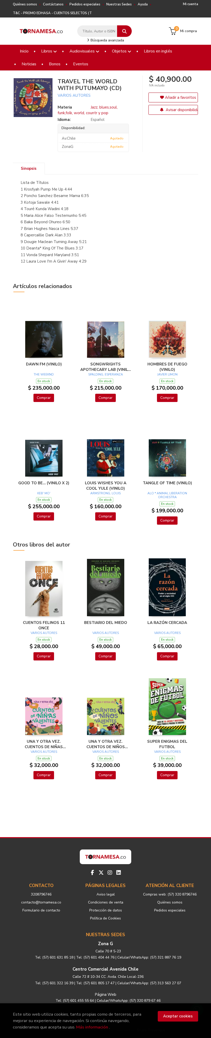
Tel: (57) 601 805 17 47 (95, 983)
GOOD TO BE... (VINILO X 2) (43, 483)
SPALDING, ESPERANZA (105, 374)
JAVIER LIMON (167, 374)
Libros (47, 51)
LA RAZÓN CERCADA (167, 622)
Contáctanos (53, 4)
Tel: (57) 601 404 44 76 (95, 957)
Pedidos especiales (84, 4)
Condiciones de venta (105, 902)
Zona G (105, 944)
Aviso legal (105, 894)
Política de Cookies (105, 918)
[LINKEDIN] (118, 872)
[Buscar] (124, 31)
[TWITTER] (101, 872)
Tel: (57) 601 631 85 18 (54, 957)
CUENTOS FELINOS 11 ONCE (44, 625)
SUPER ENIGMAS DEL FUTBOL (167, 744)
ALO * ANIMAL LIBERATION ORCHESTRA (167, 495)
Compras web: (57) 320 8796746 (170, 894)
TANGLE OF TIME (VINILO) (167, 483)
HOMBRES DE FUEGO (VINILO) (167, 367)
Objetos (120, 51)
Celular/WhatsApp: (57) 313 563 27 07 (149, 983)
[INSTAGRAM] (110, 872)
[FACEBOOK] (92, 872)
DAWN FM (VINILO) (44, 364)
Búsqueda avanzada (107, 40)
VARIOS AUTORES (74, 95)
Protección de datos (105, 910)
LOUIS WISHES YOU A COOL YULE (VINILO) (105, 485)
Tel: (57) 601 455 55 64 (75, 1000)
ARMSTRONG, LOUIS (105, 493)
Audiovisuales (82, 51)
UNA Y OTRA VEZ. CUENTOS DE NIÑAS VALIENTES (44, 744)
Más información (92, 1027)
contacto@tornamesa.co (41, 902)
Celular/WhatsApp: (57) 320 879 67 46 (129, 1000)
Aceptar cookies (178, 1016)
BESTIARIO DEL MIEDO (105, 622)
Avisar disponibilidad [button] (181, 109)
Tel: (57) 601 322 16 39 (54, 983)
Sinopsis (29, 168)
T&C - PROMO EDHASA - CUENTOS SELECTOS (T (52, 13)
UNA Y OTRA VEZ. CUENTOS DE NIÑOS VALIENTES (105, 744)
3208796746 (41, 894)
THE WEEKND (44, 374)
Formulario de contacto (41, 910)
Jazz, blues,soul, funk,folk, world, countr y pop (88, 110)
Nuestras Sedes (119, 4)
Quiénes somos (25, 4)
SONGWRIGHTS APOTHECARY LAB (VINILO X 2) (105, 367)
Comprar (44, 397)
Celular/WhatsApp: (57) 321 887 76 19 (149, 957)
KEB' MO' (43, 493)
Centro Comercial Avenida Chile (105, 969)
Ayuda (143, 4)
